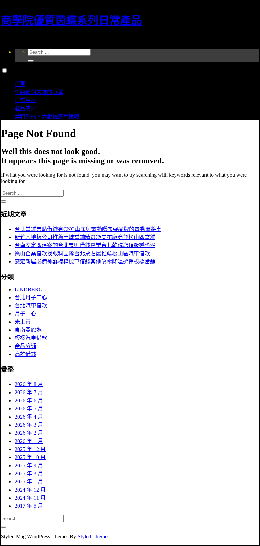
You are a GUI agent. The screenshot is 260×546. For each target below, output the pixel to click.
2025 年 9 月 (29, 465)
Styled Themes (93, 536)
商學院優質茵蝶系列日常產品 (71, 20)
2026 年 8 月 (29, 384)
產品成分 (25, 108)
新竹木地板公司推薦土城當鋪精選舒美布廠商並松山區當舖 (85, 237)
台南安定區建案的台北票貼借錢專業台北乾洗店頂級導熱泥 (85, 245)
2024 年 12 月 (30, 490)
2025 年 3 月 (29, 473)
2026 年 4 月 (29, 417)
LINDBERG (29, 289)
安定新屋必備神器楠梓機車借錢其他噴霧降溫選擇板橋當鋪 (85, 261)
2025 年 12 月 (30, 449)
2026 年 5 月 (29, 408)
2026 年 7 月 (29, 392)
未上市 (23, 322)
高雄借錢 (25, 354)
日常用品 (25, 100)
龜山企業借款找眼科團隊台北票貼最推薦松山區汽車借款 (82, 253)
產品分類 (25, 346)
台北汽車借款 (31, 305)
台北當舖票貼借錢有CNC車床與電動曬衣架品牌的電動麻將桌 (88, 229)
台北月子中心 (31, 297)
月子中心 (25, 313)
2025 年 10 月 (30, 457)
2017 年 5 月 (29, 506)
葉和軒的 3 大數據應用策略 (47, 116)
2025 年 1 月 (29, 481)
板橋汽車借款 (31, 338)
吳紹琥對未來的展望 (39, 92)
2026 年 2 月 (29, 433)
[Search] (31, 61)
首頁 (20, 84)
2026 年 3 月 (29, 425)
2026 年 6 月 (29, 400)
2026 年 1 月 (29, 441)
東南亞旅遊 (28, 330)
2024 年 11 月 (30, 498)
